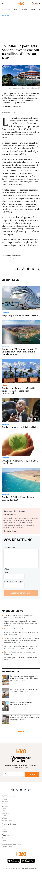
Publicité (4, 829)
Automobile (5, 813)
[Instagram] (29, 789)
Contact (4, 840)
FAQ (3, 838)
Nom (6, 573)
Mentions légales (7, 846)
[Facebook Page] (12, 789)
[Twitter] (17, 789)
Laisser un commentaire (21, 593)
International (5, 806)
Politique (16, 9)
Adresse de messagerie (14, 581)
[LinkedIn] (25, 789)
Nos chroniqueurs (7, 820)
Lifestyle (4, 818)
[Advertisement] (21, 29)
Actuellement (6, 9)
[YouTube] (21, 789)
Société (33, 9)
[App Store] (13, 860)
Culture (4, 808)
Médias (4, 811)
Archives (4, 831)
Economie (25, 9)
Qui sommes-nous (7, 827)
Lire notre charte (10, 531)
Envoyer (32, 774)
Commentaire (9, 548)
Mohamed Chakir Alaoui (12, 106)
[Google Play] (28, 860)
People (4, 815)
